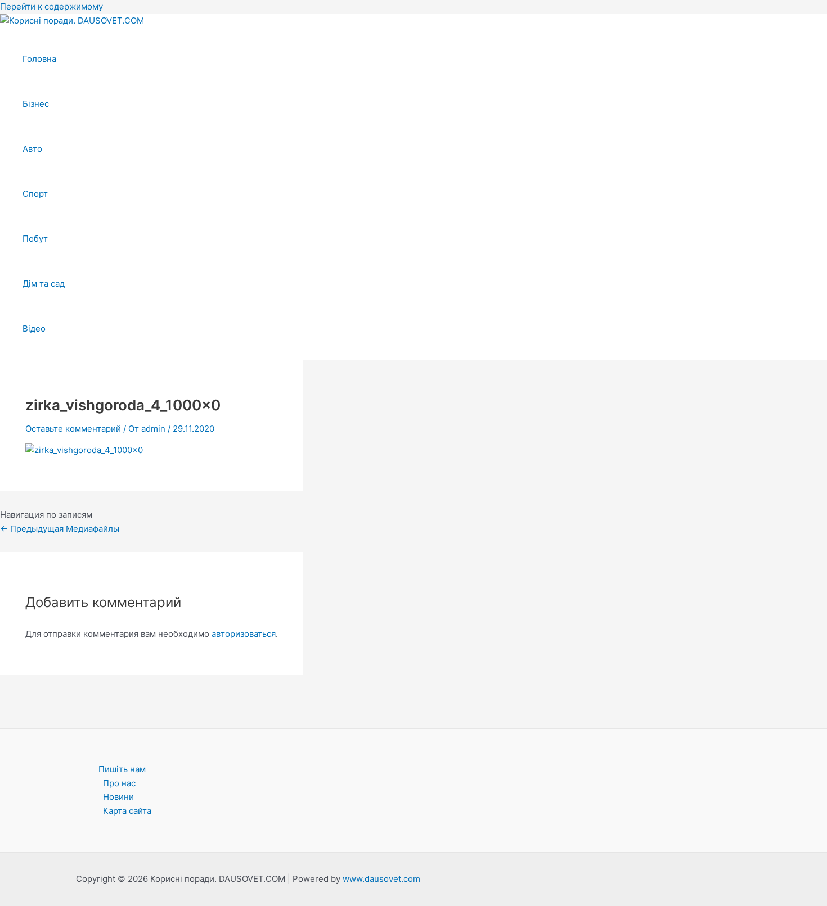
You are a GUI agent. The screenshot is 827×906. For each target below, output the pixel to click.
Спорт (35, 193)
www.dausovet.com (381, 878)
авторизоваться (244, 633)
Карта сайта (127, 810)
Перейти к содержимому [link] (51, 6)
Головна (39, 58)
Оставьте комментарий (73, 428)
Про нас (119, 783)
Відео (34, 328)
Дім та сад (44, 283)
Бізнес (36, 103)
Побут (35, 238)
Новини (118, 796)
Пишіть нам (122, 769)
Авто (32, 148)
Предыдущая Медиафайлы (59, 528)
